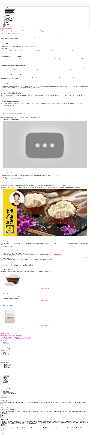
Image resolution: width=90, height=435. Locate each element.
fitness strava (7, 335)
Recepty (4, 346)
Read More (5, 412)
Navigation (3, 3)
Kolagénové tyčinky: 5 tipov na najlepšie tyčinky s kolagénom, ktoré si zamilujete (15, 337)
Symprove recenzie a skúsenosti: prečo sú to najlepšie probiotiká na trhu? (14, 338)
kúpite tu (11, 258)
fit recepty (2, 335)
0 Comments (2, 34)
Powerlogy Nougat (30, 255)
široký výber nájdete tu (58, 254)
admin (18, 33)
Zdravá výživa (14, 33)
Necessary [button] (2, 424)
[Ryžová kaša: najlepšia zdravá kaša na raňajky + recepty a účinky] (6, 28)
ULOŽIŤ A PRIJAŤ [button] (3, 433)
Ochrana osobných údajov (5, 398)
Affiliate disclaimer (3, 400)
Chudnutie (4, 342)
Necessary (4, 425)
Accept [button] (1, 412)
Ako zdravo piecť (3, 397)
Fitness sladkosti (6, 344)
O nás (1, 395)
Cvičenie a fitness (6, 343)
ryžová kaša (12, 335)
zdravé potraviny (18, 335)
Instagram (7, 247)
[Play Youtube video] (45, 144)
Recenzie (4, 345)
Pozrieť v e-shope (45, 288)
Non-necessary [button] (3, 429)
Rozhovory (5, 347)
